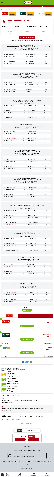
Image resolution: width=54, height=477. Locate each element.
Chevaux (6, 9)
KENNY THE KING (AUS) (10, 105)
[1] (6, 321)
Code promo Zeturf (49, 329)
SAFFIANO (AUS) (9, 107)
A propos (38, 450)
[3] (6, 348)
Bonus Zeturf (3, 329)
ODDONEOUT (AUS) (10, 240)
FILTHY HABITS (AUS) (10, 51)
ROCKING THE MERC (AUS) (11, 210)
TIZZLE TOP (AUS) (9, 264)
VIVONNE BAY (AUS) (10, 196)
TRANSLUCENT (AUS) (10, 168)
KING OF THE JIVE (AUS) (11, 191)
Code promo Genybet (48, 356)
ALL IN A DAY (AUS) (10, 63)
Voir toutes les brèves (27, 423)
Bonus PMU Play (4, 343)
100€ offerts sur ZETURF (28, 37)
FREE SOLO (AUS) (9, 58)
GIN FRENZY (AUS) (9, 217)
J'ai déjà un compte (34, 439)
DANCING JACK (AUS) (10, 56)
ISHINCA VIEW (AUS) (10, 215)
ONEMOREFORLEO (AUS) (11, 61)
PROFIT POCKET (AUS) (10, 213)
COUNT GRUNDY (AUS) (10, 131)
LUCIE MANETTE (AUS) (10, 91)
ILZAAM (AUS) (9, 133)
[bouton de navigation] (2, 2)
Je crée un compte (20, 439)
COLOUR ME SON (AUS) (11, 243)
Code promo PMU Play (48, 343)
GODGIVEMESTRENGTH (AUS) (12, 250)
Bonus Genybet (4, 356)
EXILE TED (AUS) (9, 194)
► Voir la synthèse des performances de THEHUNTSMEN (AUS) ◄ (27, 40)
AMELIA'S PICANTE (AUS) (11, 299)
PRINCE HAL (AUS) (9, 86)
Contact (16, 450)
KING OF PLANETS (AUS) (11, 84)
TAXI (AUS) (8, 135)
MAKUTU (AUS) (9, 247)
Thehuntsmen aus (14, 9)
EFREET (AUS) (9, 271)
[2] (6, 335)
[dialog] (2, 474)
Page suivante (27, 310)
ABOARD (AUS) (9, 82)
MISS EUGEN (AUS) (10, 238)
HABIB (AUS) (8, 110)
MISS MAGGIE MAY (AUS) (11, 189)
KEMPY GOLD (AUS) (10, 301)
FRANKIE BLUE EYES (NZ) (11, 117)
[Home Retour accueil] (28, 2)
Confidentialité (31, 450)
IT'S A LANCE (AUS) (10, 54)
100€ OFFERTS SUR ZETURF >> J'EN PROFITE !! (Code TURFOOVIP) (27, 6)
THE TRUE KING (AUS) (10, 296)
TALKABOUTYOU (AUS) (10, 79)
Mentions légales (23, 450)
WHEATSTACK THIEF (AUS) (11, 156)
